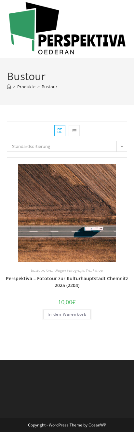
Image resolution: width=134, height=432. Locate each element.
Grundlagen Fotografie (65, 270)
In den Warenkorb (67, 314)
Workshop (94, 270)
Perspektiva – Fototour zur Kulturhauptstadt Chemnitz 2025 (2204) (67, 281)
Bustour (49, 87)
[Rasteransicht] (59, 130)
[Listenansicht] (74, 130)
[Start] (9, 87)
